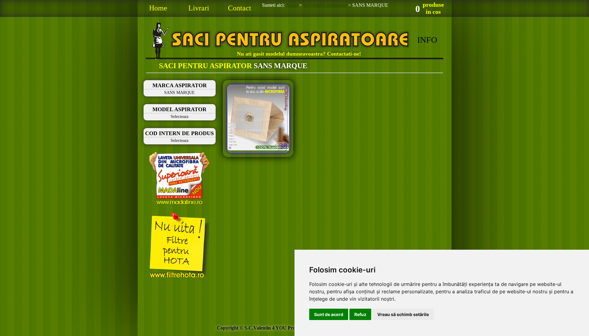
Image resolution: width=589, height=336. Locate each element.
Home (158, 8)
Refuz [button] (360, 314)
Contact (239, 8)
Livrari (198, 8)
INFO (427, 40)
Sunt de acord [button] (328, 314)
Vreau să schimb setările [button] (403, 314)
